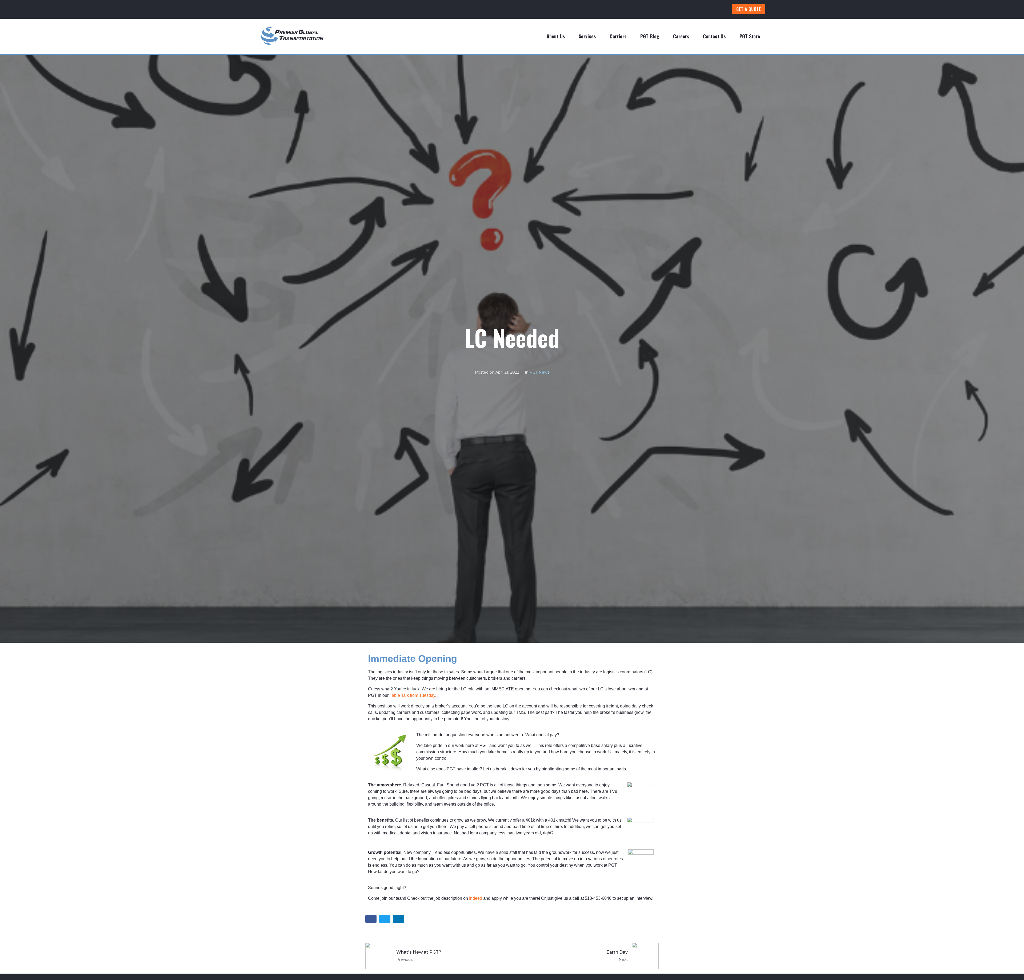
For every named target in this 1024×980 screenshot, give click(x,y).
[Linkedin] (706, 9)
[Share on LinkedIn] (398, 919)
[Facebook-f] (676, 9)
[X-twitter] (720, 9)
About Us (556, 36)
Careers (681, 36)
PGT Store (749, 36)
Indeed (475, 898)
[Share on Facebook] (371, 919)
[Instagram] (691, 9)
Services (587, 36)
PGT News (539, 372)
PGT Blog (649, 36)
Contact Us (714, 36)
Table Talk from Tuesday (412, 695)
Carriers (618, 36)
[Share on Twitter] (384, 919)
